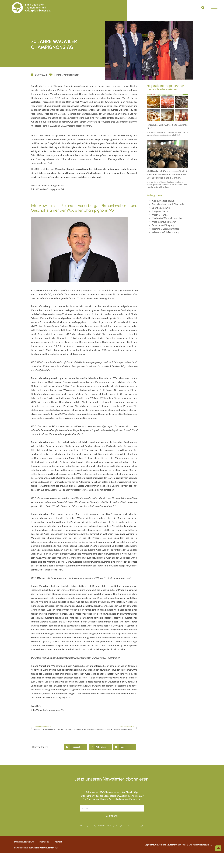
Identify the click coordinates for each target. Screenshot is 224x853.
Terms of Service (133, 826)
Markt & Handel (160, 214)
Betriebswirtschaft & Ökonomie (168, 204)
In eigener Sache (160, 211)
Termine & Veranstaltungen (66, 74)
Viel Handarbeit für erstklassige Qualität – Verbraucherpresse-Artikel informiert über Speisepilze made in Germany (167, 174)
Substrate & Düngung (163, 225)
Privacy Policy (120, 826)
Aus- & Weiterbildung (163, 200)
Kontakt (58, 841)
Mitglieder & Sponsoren (164, 221)
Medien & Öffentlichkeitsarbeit (167, 218)
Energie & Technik (161, 207)
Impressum (44, 841)
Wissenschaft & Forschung (165, 232)
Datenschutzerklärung (24, 841)
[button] (203, 8)
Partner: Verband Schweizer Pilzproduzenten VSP (36, 847)
